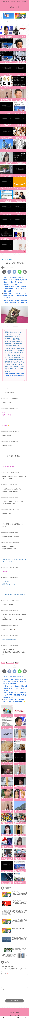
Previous (1, 18)
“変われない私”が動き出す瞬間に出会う (14, 277)
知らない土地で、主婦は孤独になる (13, 676)
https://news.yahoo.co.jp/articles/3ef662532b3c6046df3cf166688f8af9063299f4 (14, 376)
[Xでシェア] (4, 272)
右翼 (13, 662)
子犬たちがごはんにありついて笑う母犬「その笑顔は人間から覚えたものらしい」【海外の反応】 (15, 289)
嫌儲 (4, 662)
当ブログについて (14, 1015)
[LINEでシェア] (20, 272)
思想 (17, 662)
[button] (25, 272)
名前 (2, 989)
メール (3, 994)
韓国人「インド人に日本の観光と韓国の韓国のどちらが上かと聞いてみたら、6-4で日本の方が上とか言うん (15, 282)
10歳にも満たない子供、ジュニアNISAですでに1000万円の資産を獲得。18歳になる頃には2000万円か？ (15, 695)
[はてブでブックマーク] (14, 272)
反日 (8, 662)
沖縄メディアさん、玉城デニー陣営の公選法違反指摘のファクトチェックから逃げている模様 (15, 688)
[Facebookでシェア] (9, 272)
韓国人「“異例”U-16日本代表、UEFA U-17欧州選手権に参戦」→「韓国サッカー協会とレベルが (15, 295)
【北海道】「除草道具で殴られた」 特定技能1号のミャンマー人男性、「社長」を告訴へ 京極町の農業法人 (15, 681)
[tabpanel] (8, 17)
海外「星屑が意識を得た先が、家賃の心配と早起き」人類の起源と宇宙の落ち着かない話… (15, 302)
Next (28, 18)
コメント (4, 973)
